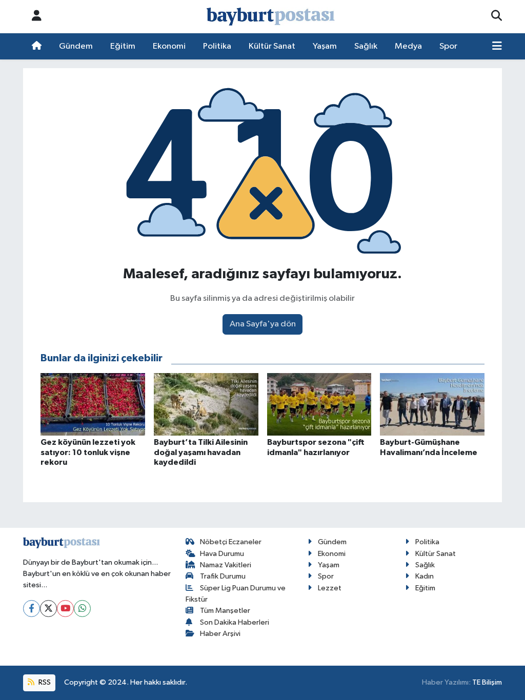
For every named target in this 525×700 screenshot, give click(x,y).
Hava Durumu (222, 554)
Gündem (76, 46)
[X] (48, 608)
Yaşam (325, 46)
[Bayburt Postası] (271, 17)
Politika (217, 46)
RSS (44, 682)
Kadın (424, 576)
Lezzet (329, 588)
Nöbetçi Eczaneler (230, 542)
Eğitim (122, 46)
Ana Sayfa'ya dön (263, 324)
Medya (408, 46)
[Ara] (496, 16)
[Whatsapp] (82, 608)
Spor (448, 46)
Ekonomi (169, 46)
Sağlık (365, 46)
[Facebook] (31, 608)
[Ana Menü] (497, 46)
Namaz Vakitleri (225, 565)
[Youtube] (65, 608)
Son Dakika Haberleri (234, 622)
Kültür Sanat (272, 46)
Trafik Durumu (223, 576)
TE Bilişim (487, 682)
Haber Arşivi (220, 633)
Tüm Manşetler (225, 610)
